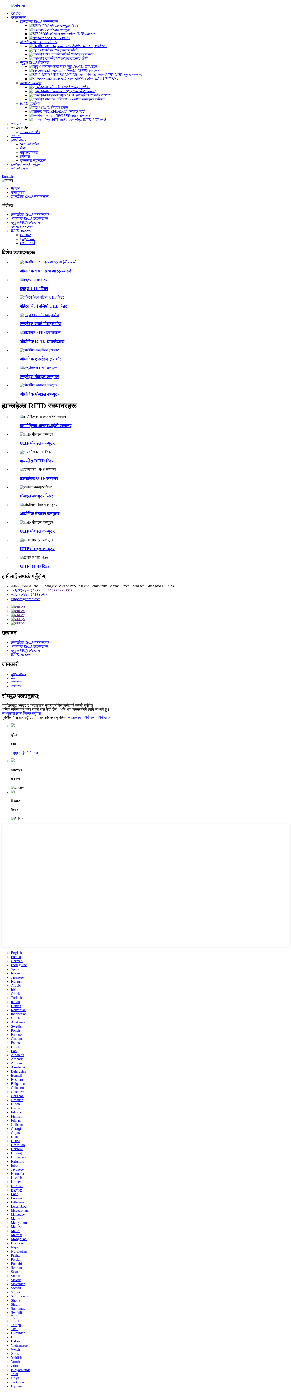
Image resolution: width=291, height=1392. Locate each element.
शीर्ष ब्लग (89, 718)
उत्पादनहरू (18, 192)
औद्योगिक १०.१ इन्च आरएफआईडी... (48, 271)
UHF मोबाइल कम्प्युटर (37, 443)
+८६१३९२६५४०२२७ (57, 590)
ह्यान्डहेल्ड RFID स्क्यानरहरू (30, 196)
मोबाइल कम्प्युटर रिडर (36, 495)
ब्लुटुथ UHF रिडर (34, 288)
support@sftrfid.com (25, 599)
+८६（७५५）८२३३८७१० (29, 594)
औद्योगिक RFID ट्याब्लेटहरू (42, 341)
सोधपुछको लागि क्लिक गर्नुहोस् (21, 713)
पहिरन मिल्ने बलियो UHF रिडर (43, 306)
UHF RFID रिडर (34, 566)
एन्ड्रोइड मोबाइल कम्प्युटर (39, 376)
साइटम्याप (74, 718)
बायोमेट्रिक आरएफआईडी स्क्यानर (45, 425)
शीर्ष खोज (104, 718)
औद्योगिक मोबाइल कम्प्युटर (39, 394)
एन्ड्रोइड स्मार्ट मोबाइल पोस (40, 323)
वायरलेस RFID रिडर (36, 460)
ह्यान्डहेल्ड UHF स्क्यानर (39, 478)
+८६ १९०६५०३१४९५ (25, 590)
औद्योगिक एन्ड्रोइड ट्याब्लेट (41, 358)
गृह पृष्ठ (15, 188)
